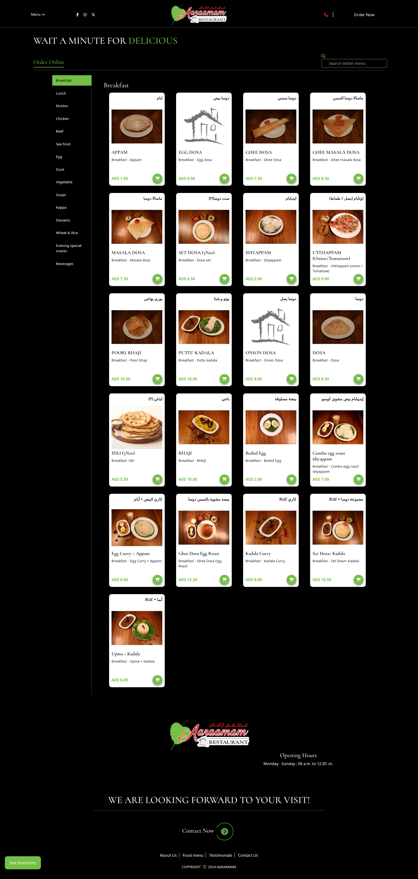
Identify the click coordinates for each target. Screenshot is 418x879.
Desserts (63, 220)
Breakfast (64, 80)
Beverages (64, 263)
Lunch (61, 93)
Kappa (61, 207)
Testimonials (220, 855)
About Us (168, 855)
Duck (60, 169)
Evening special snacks (69, 248)
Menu (36, 14)
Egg (59, 156)
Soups (61, 194)
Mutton (62, 105)
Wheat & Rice (67, 232)
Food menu (193, 855)
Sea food (63, 143)
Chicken (62, 118)
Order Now (364, 14)
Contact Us (248, 855)
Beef (59, 131)
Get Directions (23, 862)
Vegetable (64, 181)
